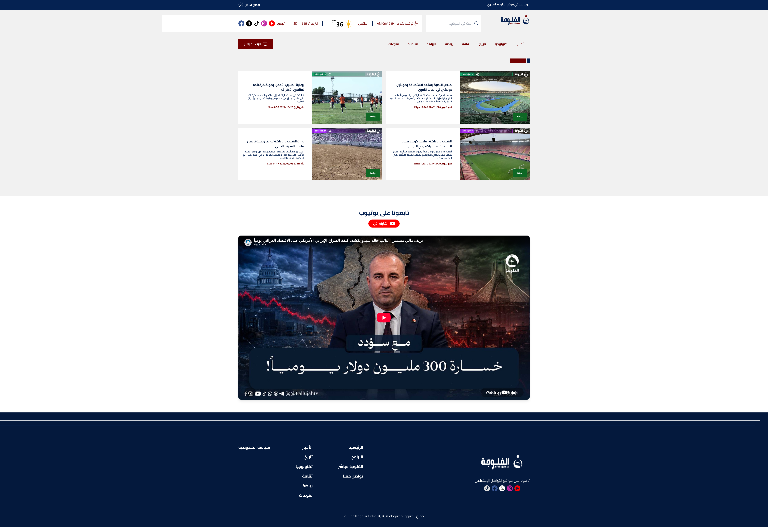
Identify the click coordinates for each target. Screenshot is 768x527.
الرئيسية (356, 447)
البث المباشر (252, 44)
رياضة (449, 44)
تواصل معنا (353, 476)
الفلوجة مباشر (350, 466)
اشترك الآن (380, 223)
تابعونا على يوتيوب (384, 212)
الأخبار (521, 44)
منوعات (393, 44)
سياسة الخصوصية (254, 447)
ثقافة (466, 44)
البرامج (431, 44)
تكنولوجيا (502, 44)
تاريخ (482, 44)
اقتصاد (413, 44)
